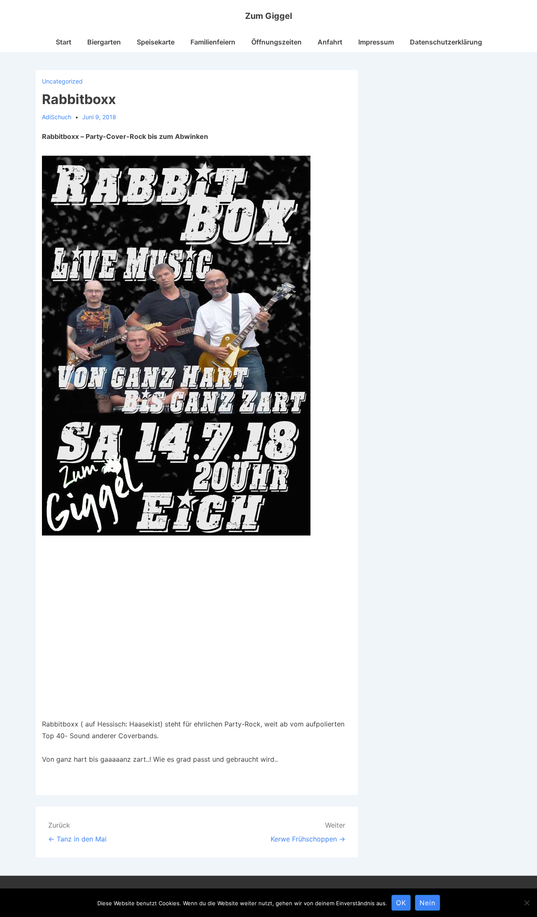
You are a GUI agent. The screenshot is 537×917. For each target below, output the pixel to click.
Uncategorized (62, 81)
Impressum (376, 42)
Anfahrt (330, 42)
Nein (427, 903)
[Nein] (526, 903)
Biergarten (104, 42)
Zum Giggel (268, 16)
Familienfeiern (212, 42)
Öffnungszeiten (276, 42)
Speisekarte (156, 42)
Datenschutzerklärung (446, 42)
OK (401, 903)
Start (63, 42)
